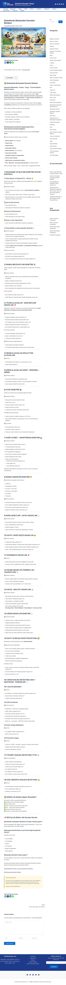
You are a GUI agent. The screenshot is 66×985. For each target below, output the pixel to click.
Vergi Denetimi (53, 143)
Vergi (20, 9)
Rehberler (46, 9)
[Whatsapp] (13, 62)
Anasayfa (5, 9)
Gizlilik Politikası (33, 962)
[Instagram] (59, 4)
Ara (50, 19)
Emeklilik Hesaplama (55, 235)
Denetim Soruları (54, 48)
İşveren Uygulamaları (55, 85)
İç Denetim (52, 82)
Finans (31, 9)
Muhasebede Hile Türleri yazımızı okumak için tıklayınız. (18, 868)
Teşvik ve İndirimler (55, 136)
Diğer (51, 55)
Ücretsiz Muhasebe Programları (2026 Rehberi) (55, 177)
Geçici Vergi (53, 75)
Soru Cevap (6, 10)
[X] (8, 62)
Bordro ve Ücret (54, 41)
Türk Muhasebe (26, 69)
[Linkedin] (63, 4)
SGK (26, 9)
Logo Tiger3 (53, 92)
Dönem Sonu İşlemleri (55, 60)
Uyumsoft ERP (53, 138)
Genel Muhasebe (54, 80)
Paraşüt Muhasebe (55, 122)
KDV (51, 87)
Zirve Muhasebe (54, 155)
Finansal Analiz (54, 72)
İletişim (22, 10)
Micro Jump (53, 97)
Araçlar (54, 9)
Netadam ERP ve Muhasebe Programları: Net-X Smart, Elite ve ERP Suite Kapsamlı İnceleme (56, 191)
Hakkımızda (33, 958)
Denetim (39, 9)
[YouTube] (61, 4)
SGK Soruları (53, 129)
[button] (16, 9)
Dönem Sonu (53, 58)
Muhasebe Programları (56, 102)
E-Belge (52, 63)
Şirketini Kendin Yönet (24, 4)
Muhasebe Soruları (55, 109)
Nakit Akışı (52, 115)
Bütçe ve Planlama (54, 44)
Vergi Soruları (53, 146)
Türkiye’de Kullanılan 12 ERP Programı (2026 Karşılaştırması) (56, 198)
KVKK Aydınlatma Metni (33, 963)
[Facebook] (55, 4)
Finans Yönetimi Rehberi (56, 70)
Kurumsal (15, 10)
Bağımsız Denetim (54, 39)
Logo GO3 (52, 90)
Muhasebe (12, 9)
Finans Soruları (53, 67)
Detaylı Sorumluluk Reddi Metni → (13, 886)
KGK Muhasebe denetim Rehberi (12, 872)
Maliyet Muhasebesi (55, 95)
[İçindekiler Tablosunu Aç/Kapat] (15, 78)
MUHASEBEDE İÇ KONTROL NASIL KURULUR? (54, 183)
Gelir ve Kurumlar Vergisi (56, 77)
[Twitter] (57, 4)
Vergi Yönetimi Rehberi (56, 148)
